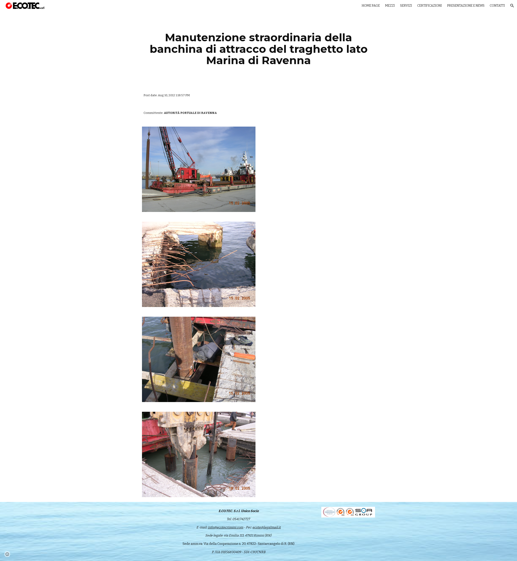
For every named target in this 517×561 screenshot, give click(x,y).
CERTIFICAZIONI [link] (429, 5)
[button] (512, 6)
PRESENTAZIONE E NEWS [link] (465, 5)
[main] (258, 49)
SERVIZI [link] (406, 5)
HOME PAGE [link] (371, 5)
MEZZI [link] (390, 5)
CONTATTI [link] (497, 5)
